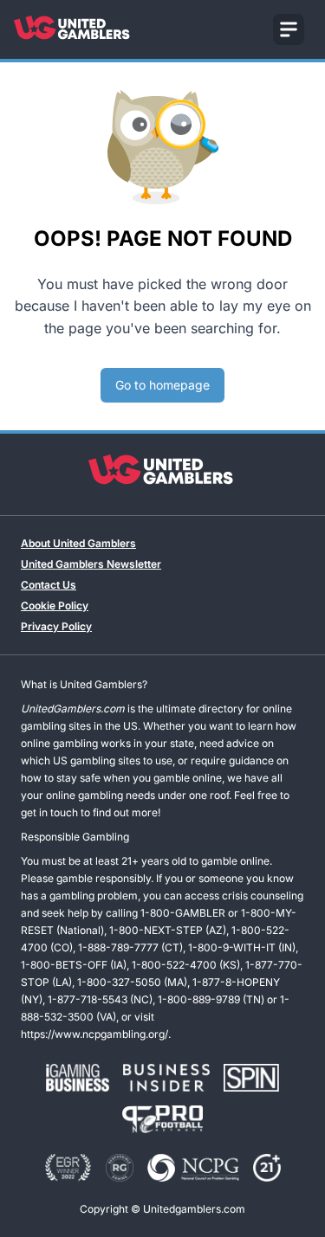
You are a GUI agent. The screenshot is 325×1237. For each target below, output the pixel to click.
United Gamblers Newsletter (91, 563)
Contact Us (48, 584)
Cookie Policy (54, 605)
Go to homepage (162, 384)
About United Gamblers (78, 543)
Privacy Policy (56, 626)
